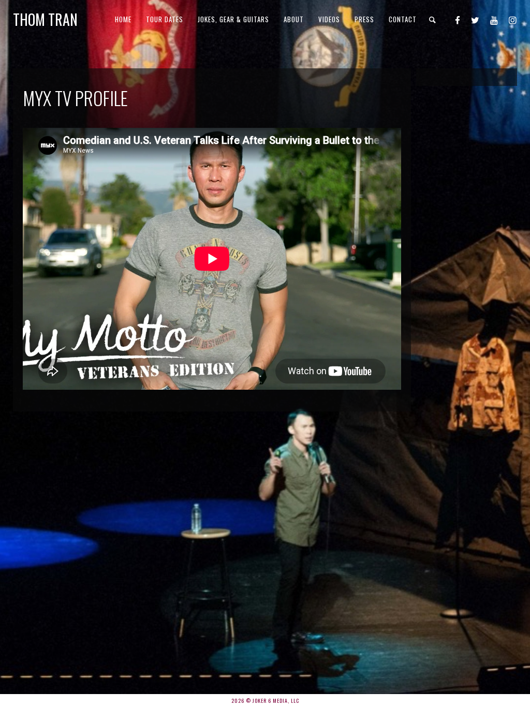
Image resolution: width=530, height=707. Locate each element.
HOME (123, 19)
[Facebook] (458, 19)
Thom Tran (45, 19)
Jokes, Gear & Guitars (233, 19)
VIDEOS (329, 19)
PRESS (364, 19)
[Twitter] (475, 19)
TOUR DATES (164, 19)
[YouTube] (494, 19)
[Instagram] (513, 19)
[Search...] (433, 19)
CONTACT (403, 19)
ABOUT (294, 19)
